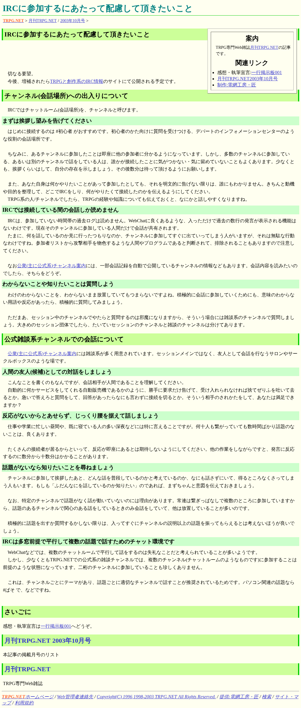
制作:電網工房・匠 (236, 84)
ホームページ (27, 696)
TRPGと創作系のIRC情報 (76, 81)
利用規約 (24, 702)
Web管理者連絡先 (75, 696)
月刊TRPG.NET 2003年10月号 (47, 640)
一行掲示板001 (266, 72)
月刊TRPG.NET (43, 20)
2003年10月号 (72, 20)
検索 (266, 696)
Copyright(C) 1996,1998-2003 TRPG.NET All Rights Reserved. (156, 696)
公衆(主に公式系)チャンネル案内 (51, 265)
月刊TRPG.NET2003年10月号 (247, 78)
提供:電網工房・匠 (238, 696)
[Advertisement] (72, 54)
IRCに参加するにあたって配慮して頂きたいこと (98, 8)
